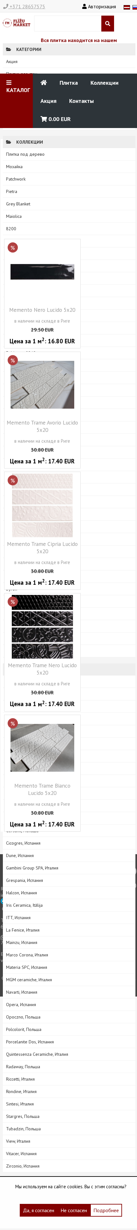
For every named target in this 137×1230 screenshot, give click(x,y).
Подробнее (106, 1210)
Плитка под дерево (25, 154)
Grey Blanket (18, 204)
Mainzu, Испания (21, 942)
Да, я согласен (38, 1210)
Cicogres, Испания (23, 843)
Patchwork (15, 179)
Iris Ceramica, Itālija (24, 905)
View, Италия (18, 1141)
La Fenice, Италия (23, 930)
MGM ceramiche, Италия (29, 980)
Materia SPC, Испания (26, 967)
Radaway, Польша (23, 1066)
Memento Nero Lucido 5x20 (42, 309)
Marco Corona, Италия (27, 955)
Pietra (11, 191)
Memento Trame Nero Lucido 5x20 (42, 668)
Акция (48, 100)
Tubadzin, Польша (23, 1129)
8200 (11, 229)
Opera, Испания (21, 1004)
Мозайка (14, 166)
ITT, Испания (18, 917)
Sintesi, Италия (20, 1104)
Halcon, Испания (21, 893)
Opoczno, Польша (23, 1017)
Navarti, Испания (21, 992)
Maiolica (14, 216)
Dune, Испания (20, 855)
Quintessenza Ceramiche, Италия (37, 1054)
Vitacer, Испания (21, 1153)
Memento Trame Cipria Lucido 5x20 (42, 547)
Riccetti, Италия (20, 1079)
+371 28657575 (26, 6)
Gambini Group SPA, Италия (32, 868)
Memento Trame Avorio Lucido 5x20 (42, 426)
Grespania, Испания (24, 880)
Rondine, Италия (21, 1091)
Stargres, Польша (23, 1116)
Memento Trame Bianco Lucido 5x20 (42, 789)
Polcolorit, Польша (23, 1029)
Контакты (81, 100)
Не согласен (74, 1210)
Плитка (69, 82)
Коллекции (104, 82)
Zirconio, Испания (23, 1166)
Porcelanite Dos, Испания (30, 1042)
